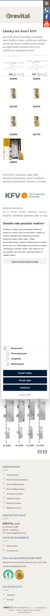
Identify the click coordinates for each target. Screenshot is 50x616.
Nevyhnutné (16, 348)
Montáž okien (12, 546)
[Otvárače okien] (39, 452)
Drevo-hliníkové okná (15, 484)
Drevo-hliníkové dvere (16, 489)
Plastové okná (12, 475)
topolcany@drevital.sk (16, 533)
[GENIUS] (13, 149)
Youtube (10, 599)
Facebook (11, 595)
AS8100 (36, 78)
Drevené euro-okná (15, 493)
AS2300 (13, 106)
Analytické (16, 359)
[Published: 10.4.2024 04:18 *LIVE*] (15, 608)
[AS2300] (13, 93)
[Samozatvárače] (45, 452)
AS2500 (36, 106)
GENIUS (13, 162)
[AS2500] (36, 93)
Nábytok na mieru (14, 508)
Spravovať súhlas (24, 612)
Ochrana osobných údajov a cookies (25, 262)
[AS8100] (36, 65)
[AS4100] (13, 65)
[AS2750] (36, 121)
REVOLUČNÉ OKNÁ (31, 558)
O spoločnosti (12, 550)
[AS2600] (13, 121)
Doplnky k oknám (14, 498)
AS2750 (36, 134)
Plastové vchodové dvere (17, 479)
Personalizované (19, 353)
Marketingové (17, 364)
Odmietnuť (25, 388)
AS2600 (13, 134)
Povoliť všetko (25, 373)
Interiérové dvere (14, 503)
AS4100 (13, 78)
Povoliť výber (25, 380)
